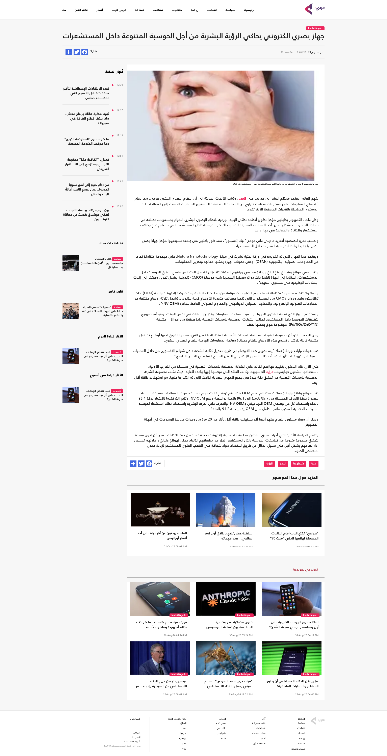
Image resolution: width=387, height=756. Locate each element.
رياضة (194, 10)
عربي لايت (119, 10)
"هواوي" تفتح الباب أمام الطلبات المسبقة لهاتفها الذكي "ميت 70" (294, 536)
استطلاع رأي (259, 743)
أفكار (100, 10)
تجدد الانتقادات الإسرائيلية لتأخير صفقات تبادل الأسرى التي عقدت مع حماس (86, 93)
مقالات (158, 10)
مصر (184, 743)
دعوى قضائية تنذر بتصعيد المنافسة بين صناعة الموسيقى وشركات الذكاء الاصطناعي (229, 625)
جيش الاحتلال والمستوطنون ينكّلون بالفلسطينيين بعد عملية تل (102, 263)
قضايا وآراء (260, 728)
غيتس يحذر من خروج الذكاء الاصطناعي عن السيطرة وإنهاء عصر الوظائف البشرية (161, 684)
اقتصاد (212, 10)
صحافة (139, 10)
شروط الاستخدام (132, 741)
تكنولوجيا (298, 463)
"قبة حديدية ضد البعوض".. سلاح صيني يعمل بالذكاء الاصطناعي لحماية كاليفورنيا (228, 684)
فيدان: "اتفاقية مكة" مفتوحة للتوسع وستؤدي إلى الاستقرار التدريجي (87, 164)
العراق (183, 723)
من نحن (136, 732)
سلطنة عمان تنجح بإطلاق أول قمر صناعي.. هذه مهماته (229, 536)
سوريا (183, 733)
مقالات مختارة (258, 733)
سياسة (230, 10)
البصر (242, 198)
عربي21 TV (220, 723)
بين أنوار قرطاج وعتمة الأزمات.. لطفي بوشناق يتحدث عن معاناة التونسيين (86, 214)
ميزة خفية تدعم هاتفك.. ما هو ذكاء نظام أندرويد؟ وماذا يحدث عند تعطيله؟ (161, 625)
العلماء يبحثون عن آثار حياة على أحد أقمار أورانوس (162, 536)
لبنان (184, 749)
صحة (313, 463)
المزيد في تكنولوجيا (305, 569)
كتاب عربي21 (258, 723)
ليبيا (184, 728)
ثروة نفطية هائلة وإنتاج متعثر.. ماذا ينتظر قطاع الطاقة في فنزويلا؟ (87, 118)
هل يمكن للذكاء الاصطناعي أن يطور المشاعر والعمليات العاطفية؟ (292, 684)
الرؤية (270, 372)
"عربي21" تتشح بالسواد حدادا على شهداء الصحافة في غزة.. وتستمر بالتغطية (101, 311)
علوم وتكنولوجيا (315, 28)
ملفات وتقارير (298, 749)
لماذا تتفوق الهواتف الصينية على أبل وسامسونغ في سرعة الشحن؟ (293, 625)
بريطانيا (182, 738)
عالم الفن (81, 10)
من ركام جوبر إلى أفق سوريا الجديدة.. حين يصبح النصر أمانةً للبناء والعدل (87, 189)
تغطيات (177, 10)
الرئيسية (249, 10)
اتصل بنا (136, 737)
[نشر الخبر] (69, 52)
